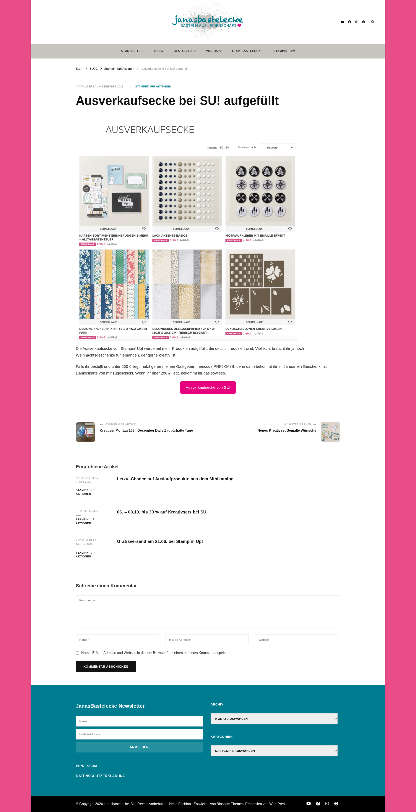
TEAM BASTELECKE (247, 51)
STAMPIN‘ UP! (284, 51)
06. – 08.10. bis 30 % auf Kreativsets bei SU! (162, 512)
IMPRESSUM (86, 766)
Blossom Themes (230, 804)
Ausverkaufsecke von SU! (208, 387)
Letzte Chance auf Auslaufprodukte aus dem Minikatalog (175, 478)
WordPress (277, 804)
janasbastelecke (116, 804)
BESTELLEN (183, 51)
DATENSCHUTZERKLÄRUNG (100, 776)
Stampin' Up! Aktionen (153, 86)
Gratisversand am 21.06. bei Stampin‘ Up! (160, 541)
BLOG (158, 51)
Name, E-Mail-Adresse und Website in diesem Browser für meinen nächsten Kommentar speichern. (157, 653)
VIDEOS (212, 51)
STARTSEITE (131, 51)
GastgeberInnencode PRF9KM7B (205, 366)
